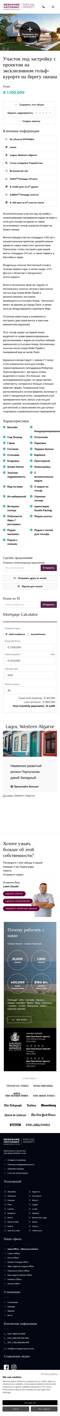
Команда (11, 1306)
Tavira (35, 1226)
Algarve (36, 1192)
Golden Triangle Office (18, 1262)
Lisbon (11, 1209)
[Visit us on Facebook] (6, 1367)
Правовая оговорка (16, 1169)
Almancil (12, 1196)
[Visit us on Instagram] (13, 1367)
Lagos (35, 1204)
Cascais (11, 1200)
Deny (16, 1409)
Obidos (35, 1213)
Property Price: (12, 641)
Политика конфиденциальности (21, 1164)
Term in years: (12, 684)
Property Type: (12, 628)
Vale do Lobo (14, 1230)
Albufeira (12, 1192)
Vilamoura (37, 1230)
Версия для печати (32, 586)
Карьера (11, 1311)
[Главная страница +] (19, 7)
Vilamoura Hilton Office (19, 1271)
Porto (10, 1217)
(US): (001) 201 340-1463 (18, 1338)
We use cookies (11, 1377)
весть (10, 1315)
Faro (10, 1204)
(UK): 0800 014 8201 (16, 1334)
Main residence (17, 634)
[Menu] (53, 7)
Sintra (10, 1226)
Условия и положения (17, 1160)
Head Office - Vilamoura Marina (23, 1249)
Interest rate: (11, 669)
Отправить (49, 567)
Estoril (35, 1200)
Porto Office (13, 1258)
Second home (38, 634)
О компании (13, 1302)
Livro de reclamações (18, 1173)
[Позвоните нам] (44, 7)
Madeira (12, 1213)
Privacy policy (49, 1374)
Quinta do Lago (39, 1217)
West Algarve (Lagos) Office (21, 1266)
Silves (35, 1222)
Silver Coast (13, 1222)
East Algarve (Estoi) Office (20, 1275)
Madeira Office (15, 1279)
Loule (34, 1209)
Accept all (30, 1402)
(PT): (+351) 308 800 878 (18, 1342)
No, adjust (44, 1409)
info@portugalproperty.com (21, 1348)
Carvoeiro (36, 1196)
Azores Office (14, 1284)
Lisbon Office (14, 1253)
